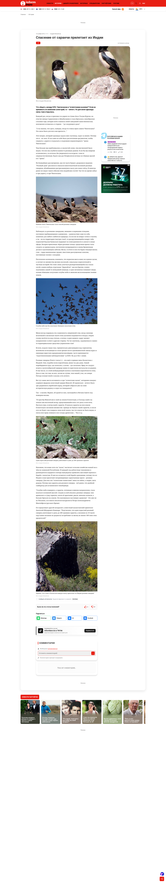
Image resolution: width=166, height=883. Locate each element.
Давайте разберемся (70, 3)
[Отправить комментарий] (93, 653)
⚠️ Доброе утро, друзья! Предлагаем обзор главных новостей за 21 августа (116, 158)
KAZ (143, 3)
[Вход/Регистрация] (140, 3)
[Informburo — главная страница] (29, 3)
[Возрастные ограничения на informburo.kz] (132, 3)
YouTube (116, 3)
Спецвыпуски (95, 3)
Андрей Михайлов (55, 33)
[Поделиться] (162, 879)
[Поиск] (136, 3)
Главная (23, 14)
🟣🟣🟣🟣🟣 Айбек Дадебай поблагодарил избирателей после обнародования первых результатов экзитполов (117, 145)
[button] (137, 9)
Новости (50, 3)
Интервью (84, 3)
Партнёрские (106, 3)
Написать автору (124, 43)
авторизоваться (52, 649)
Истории (58, 3)
